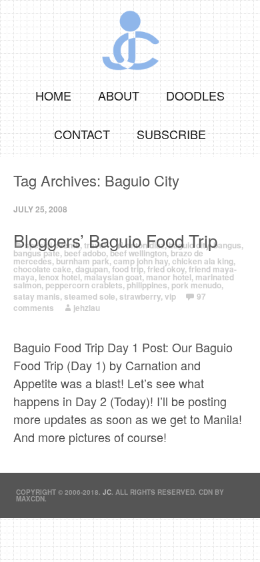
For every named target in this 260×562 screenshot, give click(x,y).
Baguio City (189, 245)
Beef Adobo (85, 253)
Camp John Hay (140, 261)
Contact (82, 133)
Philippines (147, 285)
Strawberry (140, 296)
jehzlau (86, 308)
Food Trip (127, 269)
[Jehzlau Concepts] (130, 36)
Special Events (52, 245)
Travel (95, 245)
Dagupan (91, 269)
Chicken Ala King (202, 261)
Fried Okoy (166, 269)
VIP (170, 296)
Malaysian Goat (113, 277)
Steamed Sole (89, 296)
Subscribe (171, 133)
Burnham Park (82, 261)
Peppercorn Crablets (84, 285)
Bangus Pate (36, 253)
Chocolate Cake (42, 269)
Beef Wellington (138, 253)
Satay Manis (36, 296)
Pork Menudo (196, 285)
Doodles (195, 95)
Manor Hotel (168, 277)
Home (53, 95)
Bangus (227, 245)
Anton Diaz (145, 245)
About (118, 95)
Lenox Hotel (59, 277)
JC (107, 492)
